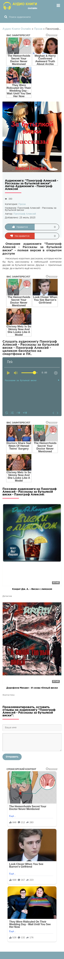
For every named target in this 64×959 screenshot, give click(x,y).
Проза (22, 204)
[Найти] (5, 17)
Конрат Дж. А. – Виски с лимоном (32, 589)
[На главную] (20, 5)
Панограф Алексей (24, 214)
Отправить (12, 757)
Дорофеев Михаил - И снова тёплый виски (32, 688)
